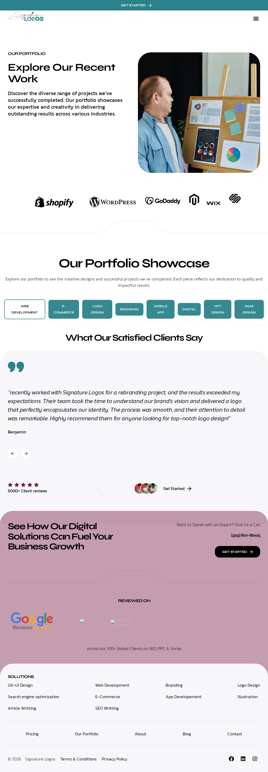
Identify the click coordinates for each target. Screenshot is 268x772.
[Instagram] (255, 759)
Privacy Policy (114, 759)
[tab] (24, 309)
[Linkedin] (243, 759)
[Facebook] (231, 759)
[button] (256, 18)
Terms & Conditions (78, 759)
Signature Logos (40, 759)
